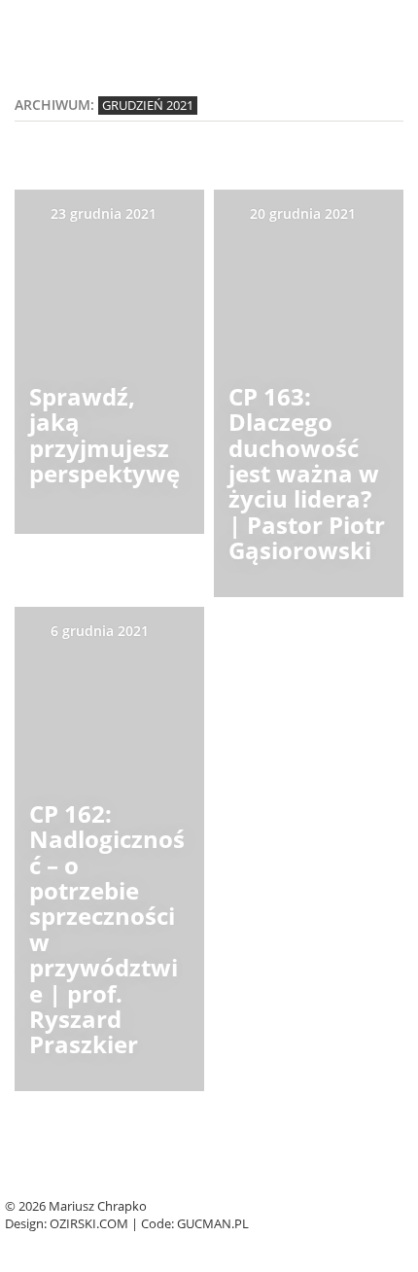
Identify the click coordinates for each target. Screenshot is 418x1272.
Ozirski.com (89, 1224)
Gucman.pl (213, 1224)
